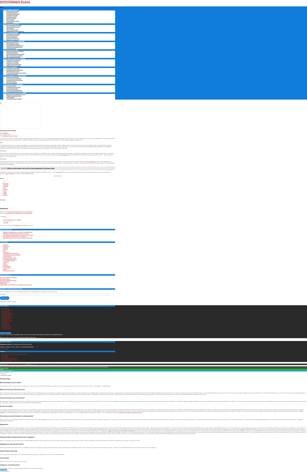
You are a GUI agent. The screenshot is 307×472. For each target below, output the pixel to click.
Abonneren (5, 298)
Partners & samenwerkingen (10, 360)
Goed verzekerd (9, 173)
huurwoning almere (5, 279)
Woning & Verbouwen (9, 270)
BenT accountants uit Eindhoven (8, 277)
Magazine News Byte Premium (16, 364)
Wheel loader (3, 283)
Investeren (6, 262)
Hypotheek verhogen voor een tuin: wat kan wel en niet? (17, 238)
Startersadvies (7, 266)
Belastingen (6, 246)
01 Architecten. (64, 155)
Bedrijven (5, 245)
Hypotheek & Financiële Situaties (11, 255)
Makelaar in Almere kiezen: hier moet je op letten (16, 233)
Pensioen (5, 265)
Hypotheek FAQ (7, 256)
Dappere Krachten (4, 282)
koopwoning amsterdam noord (8, 280)
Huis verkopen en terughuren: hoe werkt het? (15, 236)
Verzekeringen (7, 268)
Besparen (5, 249)
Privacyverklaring (7, 361)
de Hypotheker (90, 161)
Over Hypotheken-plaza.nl (10, 358)
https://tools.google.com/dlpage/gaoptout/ (130, 412)
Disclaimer (6, 357)
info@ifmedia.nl (4, 348)
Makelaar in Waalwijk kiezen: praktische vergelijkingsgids (17, 232)
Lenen (4, 263)
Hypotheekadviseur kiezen (10, 259)
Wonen (16, 136)
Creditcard (6, 252)
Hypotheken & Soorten (7, 136)
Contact (5, 355)
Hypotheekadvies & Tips (9, 257)
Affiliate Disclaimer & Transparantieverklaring (15, 354)
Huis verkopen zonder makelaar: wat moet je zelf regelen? (18, 235)
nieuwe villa (59, 172)
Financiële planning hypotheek (11, 253)
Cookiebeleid (40, 337)
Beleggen (5, 247)
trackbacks (17, 225)
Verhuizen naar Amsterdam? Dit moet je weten (20, 212)
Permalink (5, 222)
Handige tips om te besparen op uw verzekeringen (19, 213)
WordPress (34, 364)
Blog (4, 250)
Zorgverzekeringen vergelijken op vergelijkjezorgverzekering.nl (16, 284)
